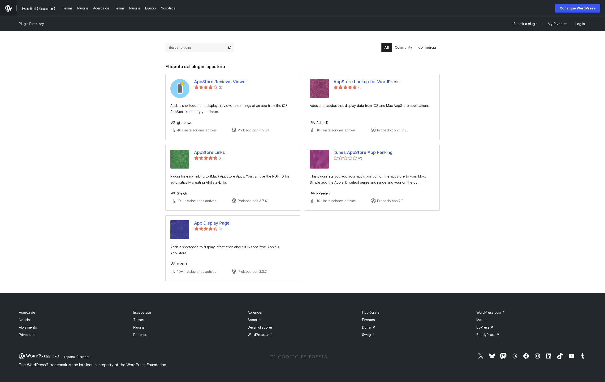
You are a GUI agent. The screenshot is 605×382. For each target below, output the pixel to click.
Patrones (140, 335)
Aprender (255, 312)
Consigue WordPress (578, 8)
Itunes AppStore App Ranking (363, 152)
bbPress (484, 327)
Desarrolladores (260, 327)
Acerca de (27, 312)
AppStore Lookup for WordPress (366, 81)
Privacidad (27, 335)
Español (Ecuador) (77, 357)
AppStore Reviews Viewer (220, 81)
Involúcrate (371, 312)
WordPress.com (490, 312)
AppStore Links (209, 152)
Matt (482, 320)
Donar (369, 327)
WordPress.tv (260, 335)
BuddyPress (487, 335)
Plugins (138, 327)
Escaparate (142, 312)
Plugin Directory (31, 24)
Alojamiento (28, 327)
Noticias (25, 320)
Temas (138, 320)
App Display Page (211, 223)
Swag (368, 335)
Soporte (254, 320)
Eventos (368, 320)
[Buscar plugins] (229, 47)
